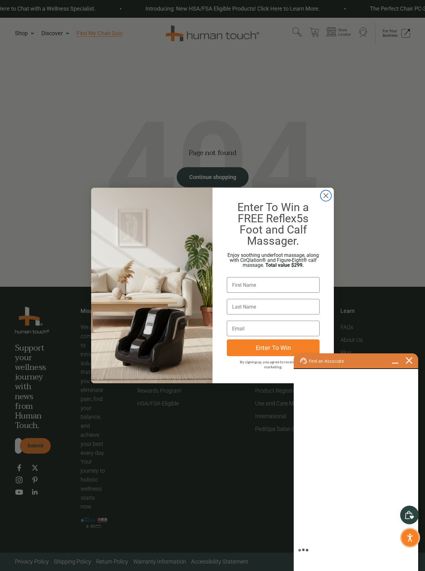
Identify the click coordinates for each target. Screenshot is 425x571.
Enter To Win (273, 348)
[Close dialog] (325, 195)
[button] (410, 538)
